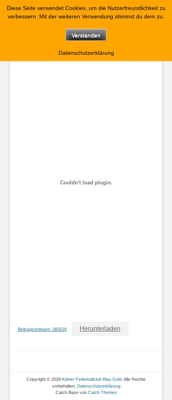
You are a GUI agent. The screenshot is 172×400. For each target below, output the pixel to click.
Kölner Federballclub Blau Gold (92, 379)
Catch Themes (102, 392)
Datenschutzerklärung (98, 386)
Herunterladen (100, 328)
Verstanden (86, 35)
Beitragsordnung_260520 (42, 329)
